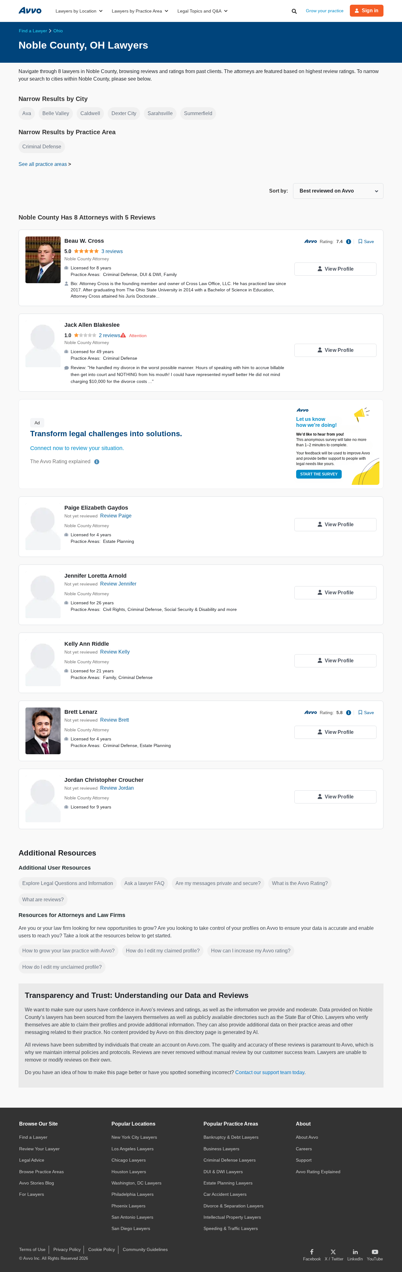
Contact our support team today (269, 1072)
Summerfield (198, 113)
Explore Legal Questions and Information (67, 883)
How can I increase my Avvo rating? (251, 950)
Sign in (370, 10)
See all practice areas (43, 164)
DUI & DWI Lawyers (223, 1171)
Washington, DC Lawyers (136, 1182)
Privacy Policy (67, 1249)
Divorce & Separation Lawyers (233, 1205)
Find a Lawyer (33, 1137)
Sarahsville (160, 113)
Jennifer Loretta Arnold (95, 576)
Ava (26, 113)
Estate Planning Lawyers (228, 1182)
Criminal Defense (41, 146)
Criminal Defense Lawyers (230, 1160)
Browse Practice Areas (41, 1171)
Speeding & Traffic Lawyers (231, 1228)
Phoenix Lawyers (128, 1205)
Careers (304, 1148)
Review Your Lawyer (39, 1148)
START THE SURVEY (319, 474)
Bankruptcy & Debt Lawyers (231, 1137)
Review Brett (114, 720)
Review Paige (116, 515)
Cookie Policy (101, 1249)
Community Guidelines (145, 1249)
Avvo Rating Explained (318, 1171)
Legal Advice (31, 1160)
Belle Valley (55, 113)
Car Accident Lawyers (225, 1194)
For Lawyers (31, 1194)
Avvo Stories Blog (36, 1182)
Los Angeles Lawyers (132, 1148)
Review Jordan (117, 788)
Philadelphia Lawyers (132, 1194)
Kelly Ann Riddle (86, 644)
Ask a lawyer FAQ (144, 883)
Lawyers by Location (76, 10)
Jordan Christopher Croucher (104, 780)
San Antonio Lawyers (132, 1217)
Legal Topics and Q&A (199, 10)
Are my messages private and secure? (218, 883)
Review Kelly (115, 652)
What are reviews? (43, 899)
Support (304, 1160)
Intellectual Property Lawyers (232, 1217)
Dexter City (123, 113)
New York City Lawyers (134, 1137)
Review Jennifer (118, 583)
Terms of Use (32, 1249)
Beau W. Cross (84, 241)
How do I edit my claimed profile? (163, 950)
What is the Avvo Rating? (300, 883)
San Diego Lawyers (130, 1228)
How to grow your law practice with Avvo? (68, 950)
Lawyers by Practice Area (137, 10)
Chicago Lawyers (128, 1160)
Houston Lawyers (128, 1171)
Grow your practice (325, 10)
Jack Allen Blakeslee (92, 325)
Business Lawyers (221, 1148)
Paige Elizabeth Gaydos (96, 508)
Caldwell (90, 113)
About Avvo (307, 1137)
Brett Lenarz (80, 712)
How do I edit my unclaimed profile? (62, 967)
